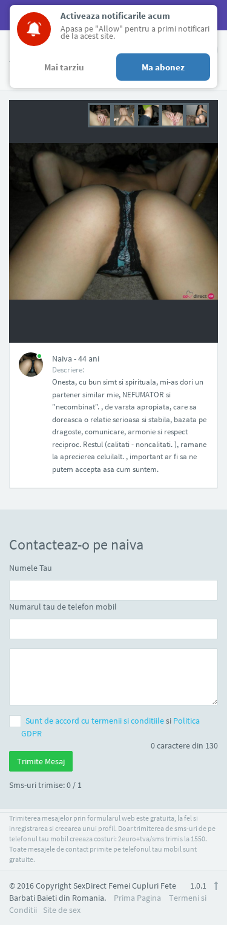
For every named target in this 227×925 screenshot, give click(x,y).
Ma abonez (163, 67)
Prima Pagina (137, 897)
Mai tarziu (64, 67)
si (110, 727)
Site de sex (62, 909)
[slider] (148, 114)
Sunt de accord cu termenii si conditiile (95, 720)
